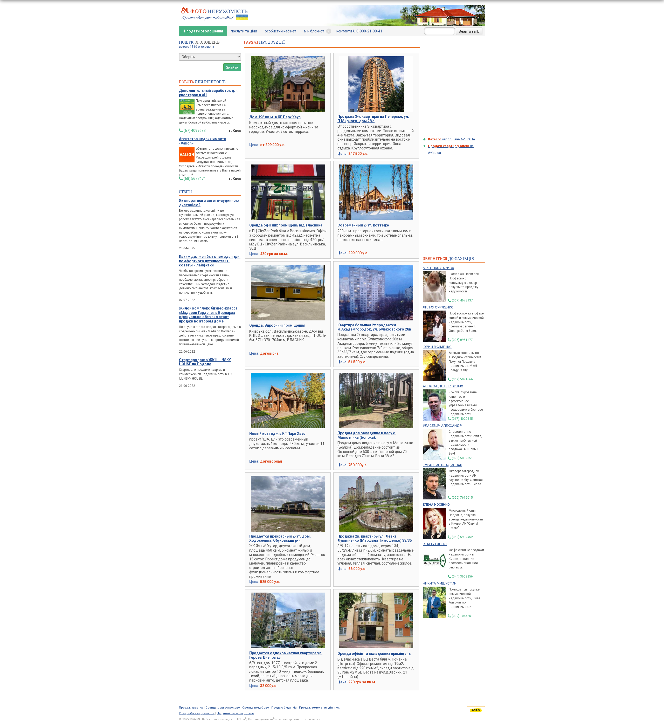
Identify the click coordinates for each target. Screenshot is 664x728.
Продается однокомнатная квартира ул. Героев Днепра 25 (285, 655)
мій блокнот (316, 31)
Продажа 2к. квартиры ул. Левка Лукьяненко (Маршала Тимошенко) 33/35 (374, 538)
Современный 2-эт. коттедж (363, 225)
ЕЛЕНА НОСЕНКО (436, 504)
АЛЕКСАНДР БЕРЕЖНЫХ (443, 386)
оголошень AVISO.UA (451, 139)
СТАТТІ (185, 191)
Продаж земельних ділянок (319, 707)
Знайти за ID (469, 31)
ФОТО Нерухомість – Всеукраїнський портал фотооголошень (214, 13)
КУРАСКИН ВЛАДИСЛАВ (442, 465)
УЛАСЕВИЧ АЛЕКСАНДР (442, 426)
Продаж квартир (191, 707)
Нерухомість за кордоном (235, 713)
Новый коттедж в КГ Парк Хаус (277, 433)
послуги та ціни (244, 31)
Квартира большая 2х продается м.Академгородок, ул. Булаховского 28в (374, 327)
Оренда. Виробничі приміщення (277, 325)
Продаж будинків (284, 707)
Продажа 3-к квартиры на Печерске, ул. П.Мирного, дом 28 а (373, 118)
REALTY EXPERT (435, 544)
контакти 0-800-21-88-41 (359, 31)
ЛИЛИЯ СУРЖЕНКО (438, 307)
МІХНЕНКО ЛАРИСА (438, 268)
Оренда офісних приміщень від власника (285, 225)
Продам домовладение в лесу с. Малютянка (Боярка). (366, 435)
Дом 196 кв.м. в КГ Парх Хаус (275, 117)
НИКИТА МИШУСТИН (440, 583)
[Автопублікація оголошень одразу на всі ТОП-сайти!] (476, 710)
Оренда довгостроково (222, 707)
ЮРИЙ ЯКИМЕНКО (437, 347)
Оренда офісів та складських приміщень (374, 653)
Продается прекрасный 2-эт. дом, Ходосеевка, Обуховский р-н (280, 538)
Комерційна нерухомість (197, 713)
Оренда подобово (255, 707)
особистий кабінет (280, 31)
